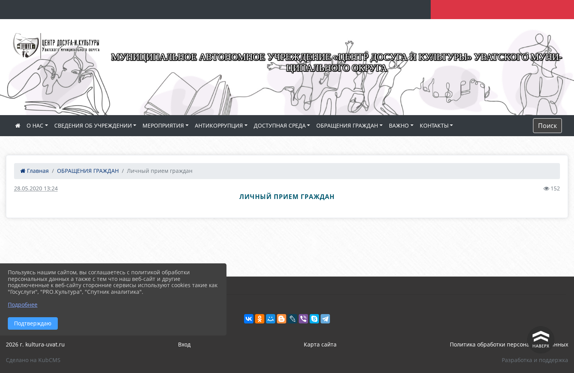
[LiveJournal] (292, 318)
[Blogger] (281, 318)
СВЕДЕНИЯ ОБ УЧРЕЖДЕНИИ (93, 125)
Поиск (547, 125)
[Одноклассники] (259, 318)
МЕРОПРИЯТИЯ (163, 125)
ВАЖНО (399, 125)
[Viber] (303, 318)
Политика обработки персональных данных (509, 344)
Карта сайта (320, 344)
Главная (37, 170)
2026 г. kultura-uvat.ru (35, 344)
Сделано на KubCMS (33, 360)
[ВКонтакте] (248, 318)
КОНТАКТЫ (434, 125)
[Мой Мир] (270, 318)
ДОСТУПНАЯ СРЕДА (280, 125)
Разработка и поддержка (535, 360)
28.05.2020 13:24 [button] (36, 188)
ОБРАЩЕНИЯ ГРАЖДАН (347, 125)
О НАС (35, 125)
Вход (184, 344)
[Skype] (314, 318)
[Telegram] (325, 318)
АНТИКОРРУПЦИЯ (219, 125)
